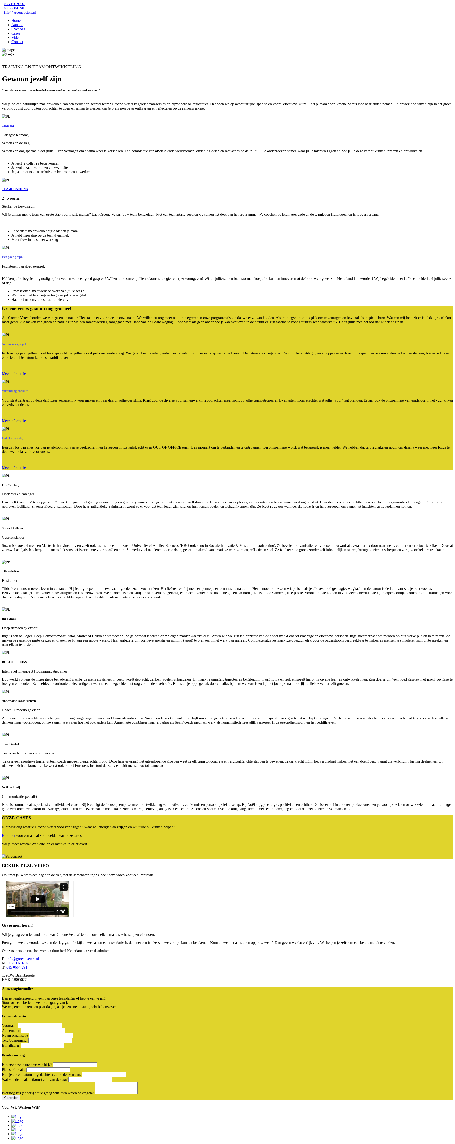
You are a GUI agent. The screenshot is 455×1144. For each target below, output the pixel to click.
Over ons (18, 29)
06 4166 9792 (14, 4)
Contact (17, 42)
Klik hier (8, 836)
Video (15, 38)
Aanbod (17, 25)
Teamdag (8, 125)
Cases (15, 33)
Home (16, 20)
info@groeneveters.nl (20, 12)
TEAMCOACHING (15, 189)
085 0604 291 (14, 8)
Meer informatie (14, 374)
